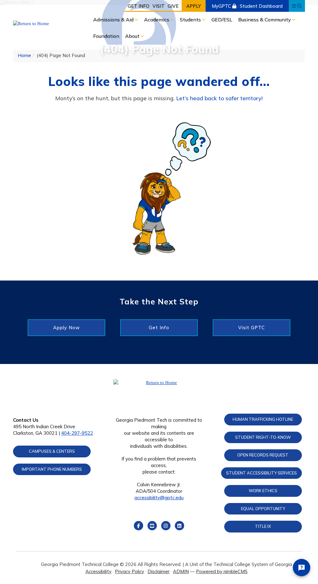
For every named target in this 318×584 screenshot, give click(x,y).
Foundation (106, 36)
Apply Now (66, 327)
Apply (193, 6)
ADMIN (181, 571)
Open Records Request (262, 454)
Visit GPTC (251, 327)
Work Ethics (263, 490)
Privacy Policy (129, 571)
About (133, 36)
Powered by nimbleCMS (222, 571)
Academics (157, 19)
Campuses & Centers (52, 451)
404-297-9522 (77, 433)
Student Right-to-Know (263, 437)
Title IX (263, 526)
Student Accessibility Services (261, 472)
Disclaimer (159, 571)
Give (173, 6)
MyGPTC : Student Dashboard (247, 6)
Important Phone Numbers (52, 469)
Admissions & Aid (114, 19)
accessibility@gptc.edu (159, 498)
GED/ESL (221, 19)
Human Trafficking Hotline (263, 419)
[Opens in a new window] (46, 23)
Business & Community (265, 19)
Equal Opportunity (263, 508)
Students (191, 19)
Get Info (138, 6)
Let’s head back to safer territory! (219, 98)
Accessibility (98, 571)
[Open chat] (301, 567)
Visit (158, 6)
